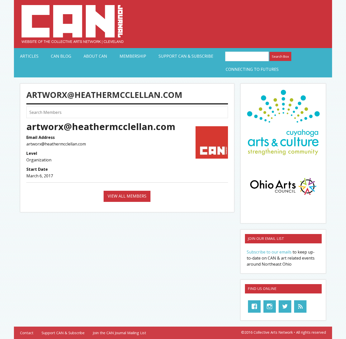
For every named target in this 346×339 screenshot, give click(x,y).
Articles (29, 56)
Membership (133, 56)
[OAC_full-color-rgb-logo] (283, 196)
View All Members (127, 196)
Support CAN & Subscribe (186, 56)
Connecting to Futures (252, 69)
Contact (26, 333)
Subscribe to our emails (269, 252)
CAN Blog (61, 56)
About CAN (95, 56)
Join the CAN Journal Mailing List (119, 333)
